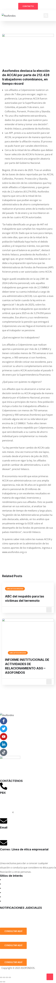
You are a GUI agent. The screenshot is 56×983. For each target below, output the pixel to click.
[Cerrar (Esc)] (10, 977)
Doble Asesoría (11, 888)
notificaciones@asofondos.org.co (18, 911)
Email (3, 827)
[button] (46, 15)
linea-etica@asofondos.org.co (16, 856)
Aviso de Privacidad (11, 972)
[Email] (3, 820)
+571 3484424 (7, 803)
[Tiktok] (3, 752)
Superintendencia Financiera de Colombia (25, 892)
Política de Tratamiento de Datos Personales (27, 920)
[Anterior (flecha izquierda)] (1, 981)
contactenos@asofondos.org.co (17, 834)
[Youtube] (3, 736)
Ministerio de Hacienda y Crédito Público (25, 896)
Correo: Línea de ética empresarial (24, 849)
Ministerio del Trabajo (14, 901)
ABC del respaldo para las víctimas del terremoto (24, 598)
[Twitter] (3, 728)
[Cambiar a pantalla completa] (4, 977)
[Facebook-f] (3, 720)
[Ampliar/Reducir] (1, 977)
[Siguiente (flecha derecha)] (4, 981)
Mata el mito (9, 883)
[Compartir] (7, 977)
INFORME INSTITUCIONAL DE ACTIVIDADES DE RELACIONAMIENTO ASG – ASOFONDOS (27, 666)
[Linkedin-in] (3, 744)
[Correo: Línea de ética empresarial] (3, 842)
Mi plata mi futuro (12, 879)
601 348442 (6, 812)
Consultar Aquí (13, 931)
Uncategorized (15, 589)
